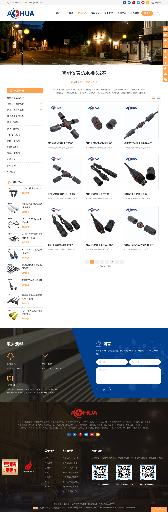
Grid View (154, 98)
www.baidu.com (90, 508)
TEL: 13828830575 (124, 484)
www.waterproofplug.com (72, 508)
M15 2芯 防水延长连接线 (97, 194)
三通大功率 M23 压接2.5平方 (72, 458)
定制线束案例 (13, 153)
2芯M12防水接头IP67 (32, 188)
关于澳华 (69, 13)
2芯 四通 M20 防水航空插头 (61, 143)
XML (47, 482)
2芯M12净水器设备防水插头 (72, 487)
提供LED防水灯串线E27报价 (72, 468)
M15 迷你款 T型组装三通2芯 (61, 194)
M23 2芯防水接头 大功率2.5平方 (139, 245)
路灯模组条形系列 (15, 116)
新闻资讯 (121, 13)
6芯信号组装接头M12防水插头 (72, 472)
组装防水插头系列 (15, 98)
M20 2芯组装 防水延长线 (135, 194)
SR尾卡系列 (12, 147)
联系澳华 (135, 13)
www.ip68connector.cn (126, 508)
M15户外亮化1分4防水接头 (72, 491)
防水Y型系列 (13, 122)
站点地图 (48, 477)
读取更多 (26, 193)
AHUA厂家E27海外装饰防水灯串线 (32, 236)
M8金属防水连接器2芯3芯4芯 (32, 266)
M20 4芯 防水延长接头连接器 (99, 245)
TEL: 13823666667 (100, 484)
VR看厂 (147, 13)
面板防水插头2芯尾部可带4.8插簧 (32, 297)
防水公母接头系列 (15, 110)
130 (112, 261)
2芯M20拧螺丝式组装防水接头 (72, 482)
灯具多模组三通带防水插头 (72, 463)
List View (159, 98)
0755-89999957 (16, 3)
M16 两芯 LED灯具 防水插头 (99, 143)
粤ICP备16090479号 (106, 504)
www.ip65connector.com (107, 508)
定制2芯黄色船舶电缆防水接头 (32, 312)
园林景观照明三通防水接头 (61, 245)
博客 (46, 472)
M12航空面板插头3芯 (32, 280)
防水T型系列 (13, 128)
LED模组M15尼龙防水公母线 (32, 251)
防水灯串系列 (13, 141)
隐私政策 (48, 487)
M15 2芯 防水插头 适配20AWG (138, 143)
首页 (58, 13)
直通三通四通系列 (15, 104)
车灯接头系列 (13, 135)
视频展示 (95, 13)
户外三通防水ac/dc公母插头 (31, 221)
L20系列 (11, 172)
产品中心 (82, 13)
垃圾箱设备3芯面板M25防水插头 (72, 477)
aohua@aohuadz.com (36, 3)
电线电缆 (11, 159)
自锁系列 (11, 165)
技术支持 (108, 13)
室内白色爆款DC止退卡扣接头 (32, 205)
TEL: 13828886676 (148, 484)
